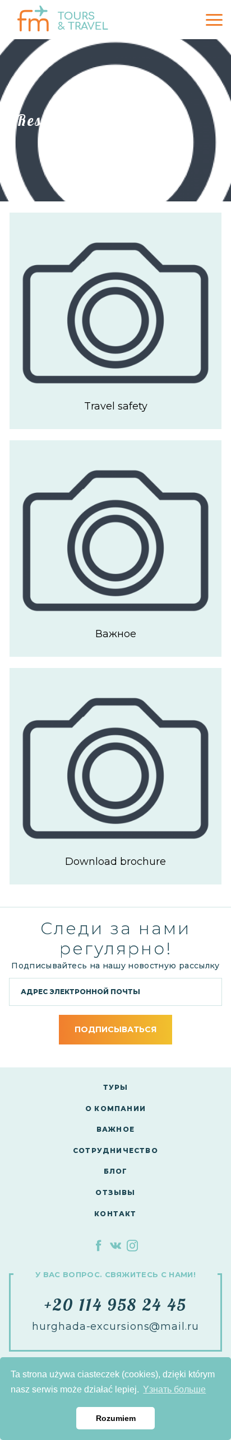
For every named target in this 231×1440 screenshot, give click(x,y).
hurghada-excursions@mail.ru (115, 1326)
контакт (115, 1214)
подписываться (115, 1029)
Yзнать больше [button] (174, 1389)
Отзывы (115, 1192)
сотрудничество (115, 1150)
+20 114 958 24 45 (115, 1304)
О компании (115, 1108)
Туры (115, 1087)
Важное (115, 1129)
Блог (116, 1171)
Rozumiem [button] (116, 1418)
